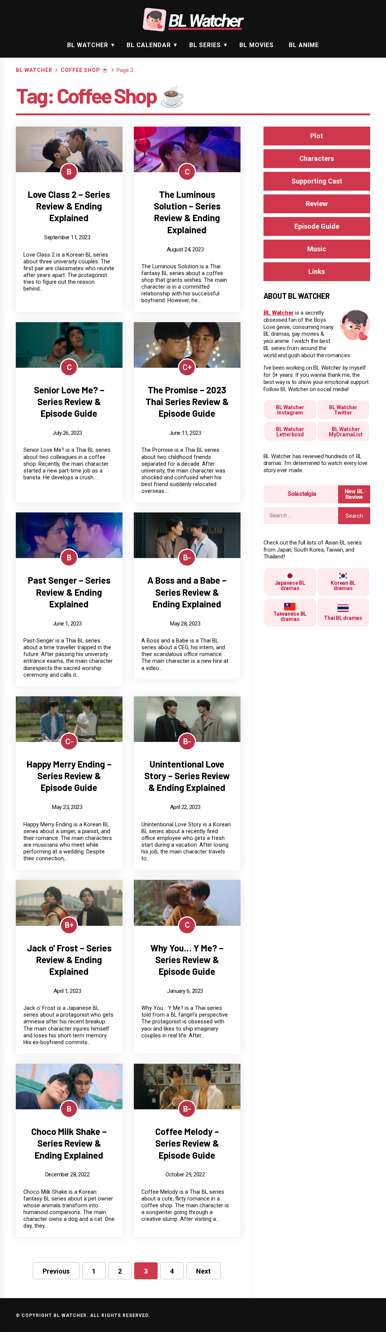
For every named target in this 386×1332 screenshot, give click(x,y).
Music (316, 249)
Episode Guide (316, 226)
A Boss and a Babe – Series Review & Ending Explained (187, 592)
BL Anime (304, 45)
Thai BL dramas (343, 618)
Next (203, 1271)
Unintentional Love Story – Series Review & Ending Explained (187, 776)
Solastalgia (302, 493)
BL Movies (256, 45)
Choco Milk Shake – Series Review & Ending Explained (69, 1143)
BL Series (205, 45)
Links (316, 271)
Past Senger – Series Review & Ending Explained (69, 592)
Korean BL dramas (343, 585)
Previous (56, 1271)
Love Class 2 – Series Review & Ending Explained (69, 206)
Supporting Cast (316, 181)
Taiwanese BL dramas (289, 616)
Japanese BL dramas (290, 585)
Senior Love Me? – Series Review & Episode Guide (69, 401)
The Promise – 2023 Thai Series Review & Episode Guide (187, 401)
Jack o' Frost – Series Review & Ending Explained (69, 959)
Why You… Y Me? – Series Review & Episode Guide (187, 959)
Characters (316, 158)
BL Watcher (87, 45)
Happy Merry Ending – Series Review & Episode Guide (69, 776)
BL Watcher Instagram (290, 410)
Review (317, 204)
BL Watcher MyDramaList (346, 431)
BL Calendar (149, 45)
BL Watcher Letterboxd (290, 431)
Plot (316, 136)
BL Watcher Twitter (343, 410)
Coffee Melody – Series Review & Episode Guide (187, 1143)
